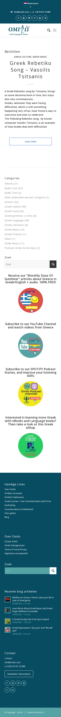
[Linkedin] (12, 689)
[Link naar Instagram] (45, 18)
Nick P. (41, 712)
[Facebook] (7, 683)
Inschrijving (10, 505)
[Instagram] (23, 683)
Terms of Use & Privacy (16, 549)
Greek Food (11, 211)
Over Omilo (10, 489)
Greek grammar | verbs (19, 215)
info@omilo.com (21, 12)
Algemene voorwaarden (16, 553)
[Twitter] (18, 683)
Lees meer (30, 141)
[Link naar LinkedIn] (40, 18)
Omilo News (12, 243)
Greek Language (14, 220)
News (8, 238)
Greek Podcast (13, 234)
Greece (9, 202)
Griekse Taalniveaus (14, 497)
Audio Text (11, 188)
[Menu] (54, 30)
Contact (8, 658)
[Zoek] (47, 30)
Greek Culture (23, 56)
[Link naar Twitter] (29, 18)
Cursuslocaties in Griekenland (19, 509)
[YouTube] (12, 683)
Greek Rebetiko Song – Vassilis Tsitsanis (31, 69)
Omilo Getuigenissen (15, 545)
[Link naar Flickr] (34, 18)
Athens (9, 183)
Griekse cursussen (13, 493)
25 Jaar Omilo (11, 541)
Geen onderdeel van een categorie (25, 197)
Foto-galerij (10, 513)
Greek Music (40, 56)
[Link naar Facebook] (18, 18)
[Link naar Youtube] (23, 18)
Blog (7, 517)
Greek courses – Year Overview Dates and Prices (28, 501)
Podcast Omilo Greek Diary (20, 248)
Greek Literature (14, 225)
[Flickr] (7, 689)
